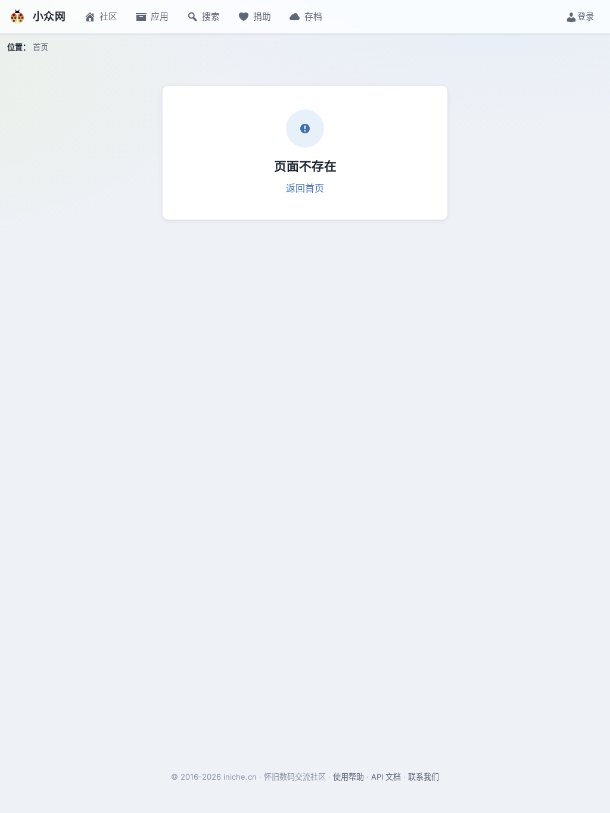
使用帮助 (348, 776)
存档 (313, 16)
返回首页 (305, 188)
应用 (160, 16)
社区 (108, 16)
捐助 (262, 16)
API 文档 (386, 776)
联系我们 (423, 776)
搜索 (211, 16)
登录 (585, 16)
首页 (40, 47)
